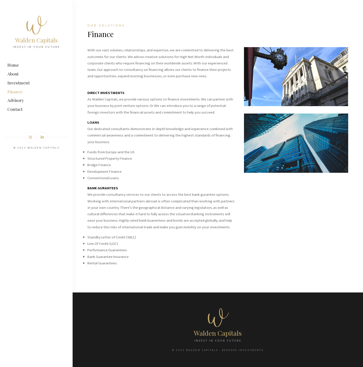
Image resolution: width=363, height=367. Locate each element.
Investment (18, 82)
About (13, 74)
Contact (14, 109)
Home (13, 65)
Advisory (15, 100)
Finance (15, 91)
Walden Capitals (36, 40)
